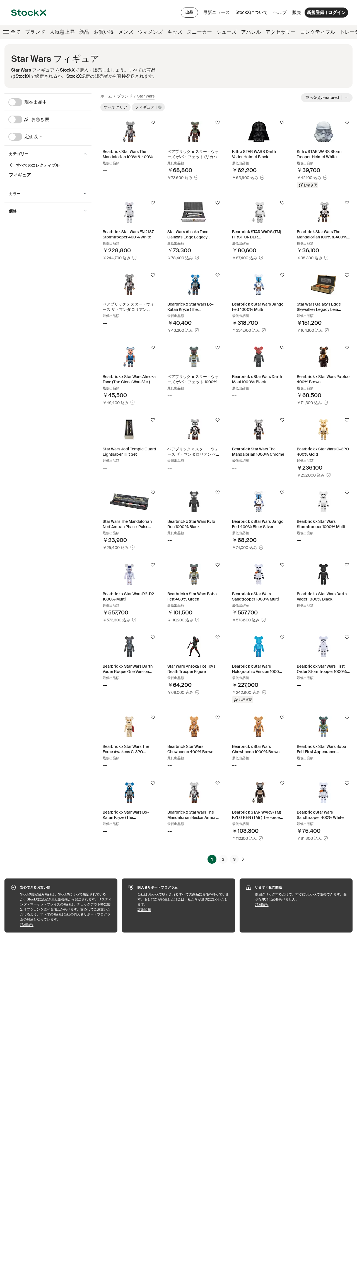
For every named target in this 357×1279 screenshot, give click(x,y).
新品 (84, 32)
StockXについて (252, 13)
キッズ (174, 32)
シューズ (226, 32)
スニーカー (199, 32)
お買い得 (104, 32)
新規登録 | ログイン (326, 12)
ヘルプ (280, 12)
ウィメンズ (150, 32)
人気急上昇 (62, 32)
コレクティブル (317, 32)
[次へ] (243, 859)
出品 (189, 12)
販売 (296, 12)
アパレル (251, 32)
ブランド (35, 32)
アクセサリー (281, 32)
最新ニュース (216, 12)
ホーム (106, 96)
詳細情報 (66, 924)
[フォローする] (152, 122)
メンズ (125, 32)
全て (16, 32)
